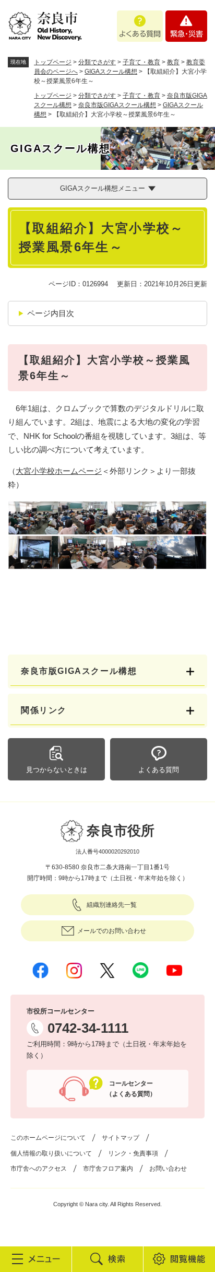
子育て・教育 (141, 62)
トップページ (52, 62)
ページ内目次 (50, 313)
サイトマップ (120, 1137)
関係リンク (44, 710)
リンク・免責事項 (133, 1153)
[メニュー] (35, 1259)
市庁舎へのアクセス (38, 1168)
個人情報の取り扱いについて (51, 1153)
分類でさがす (97, 62)
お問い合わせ (168, 1168)
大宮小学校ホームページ (59, 470)
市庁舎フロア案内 (108, 1168)
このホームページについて (48, 1137)
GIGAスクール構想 (111, 71)
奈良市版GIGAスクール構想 (117, 105)
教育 (173, 62)
